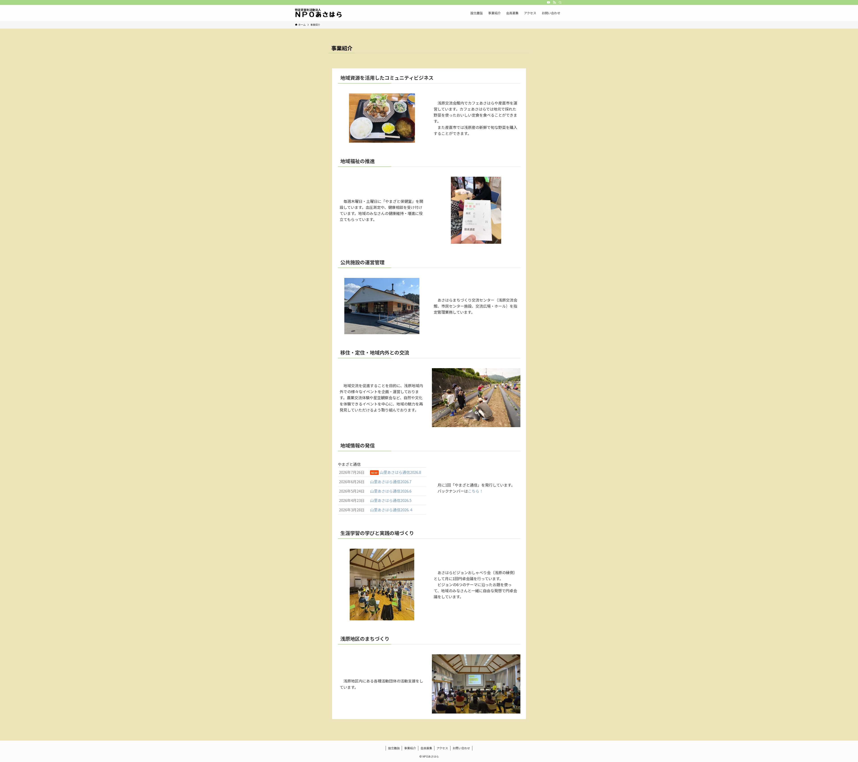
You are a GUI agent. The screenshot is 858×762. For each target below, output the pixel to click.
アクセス (442, 748)
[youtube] (548, 2)
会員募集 (426, 748)
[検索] (560, 2)
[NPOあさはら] (318, 12)
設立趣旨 (394, 748)
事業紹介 (410, 748)
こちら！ (475, 491)
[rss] (554, 2)
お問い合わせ (461, 748)
